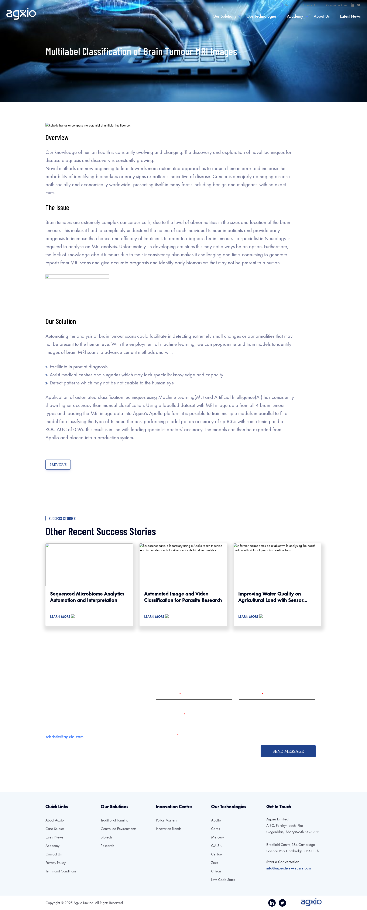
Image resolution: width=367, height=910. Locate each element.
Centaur (217, 854)
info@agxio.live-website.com (288, 868)
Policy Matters (166, 820)
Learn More (60, 616)
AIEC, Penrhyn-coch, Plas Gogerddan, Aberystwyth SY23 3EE (292, 828)
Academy (295, 16)
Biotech (106, 837)
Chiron (216, 871)
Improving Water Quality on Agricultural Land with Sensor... (272, 596)
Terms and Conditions (60, 871)
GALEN (217, 845)
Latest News (350, 16)
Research (107, 845)
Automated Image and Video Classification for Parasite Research (183, 596)
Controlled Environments (118, 828)
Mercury (217, 837)
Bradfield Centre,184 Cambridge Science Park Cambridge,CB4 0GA (292, 847)
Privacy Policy (55, 862)
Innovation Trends (168, 828)
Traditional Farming (114, 820)
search (289, 5)
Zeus (214, 862)
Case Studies (54, 828)
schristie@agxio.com (64, 737)
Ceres (215, 828)
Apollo (216, 820)
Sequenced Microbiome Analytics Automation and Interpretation (87, 596)
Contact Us (310, 5)
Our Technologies (261, 16)
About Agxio (54, 820)
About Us (322, 16)
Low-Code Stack (223, 879)
